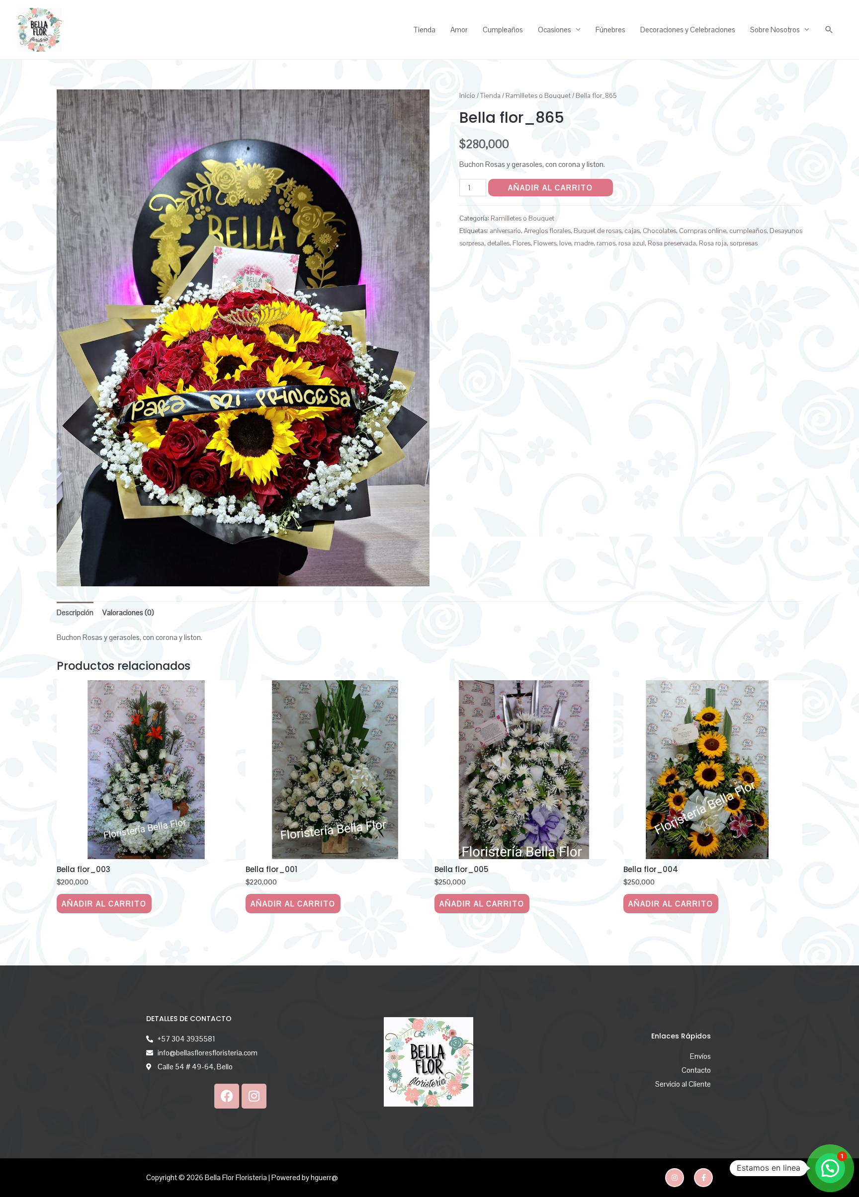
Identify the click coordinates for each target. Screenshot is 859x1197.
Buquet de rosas (597, 231)
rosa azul (631, 243)
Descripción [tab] (75, 612)
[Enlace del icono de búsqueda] (829, 29)
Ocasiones (554, 29)
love (565, 243)
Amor (459, 29)
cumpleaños (748, 231)
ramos (606, 243)
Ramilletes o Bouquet (538, 95)
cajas (632, 231)
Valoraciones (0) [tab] (128, 612)
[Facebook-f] (703, 1177)
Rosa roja (713, 243)
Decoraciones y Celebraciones (687, 29)
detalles (498, 243)
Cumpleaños (503, 29)
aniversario (505, 231)
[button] (830, 1168)
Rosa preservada (672, 243)
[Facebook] (226, 1096)
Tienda (424, 29)
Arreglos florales (547, 231)
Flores (521, 243)
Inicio (467, 95)
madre (584, 243)
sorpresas (744, 243)
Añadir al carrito (550, 187)
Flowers (544, 243)
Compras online (702, 231)
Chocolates (659, 231)
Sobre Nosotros (775, 29)
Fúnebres (610, 29)
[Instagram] (254, 1096)
